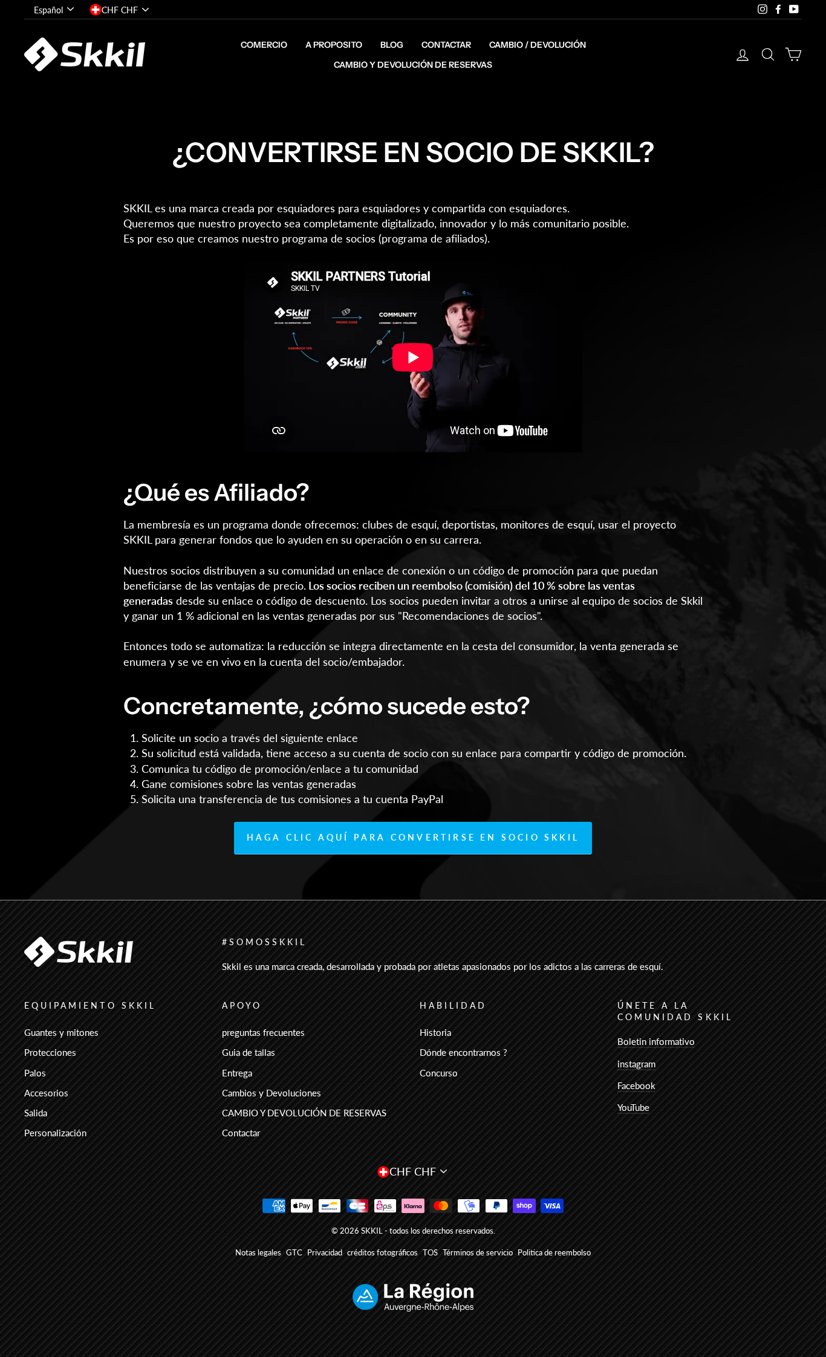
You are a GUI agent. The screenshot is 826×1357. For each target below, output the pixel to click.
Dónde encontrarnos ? (463, 1052)
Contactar (446, 44)
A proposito (333, 44)
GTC (294, 1252)
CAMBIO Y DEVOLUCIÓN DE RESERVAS (413, 64)
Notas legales (258, 1252)
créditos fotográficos (382, 1252)
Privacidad (324, 1252)
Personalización (55, 1132)
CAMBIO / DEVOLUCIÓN (537, 44)
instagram (636, 1063)
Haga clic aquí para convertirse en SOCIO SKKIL (413, 837)
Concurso (439, 1072)
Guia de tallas (248, 1052)
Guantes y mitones (61, 1032)
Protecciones (50, 1052)
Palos (35, 1072)
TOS (430, 1252)
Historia (435, 1032)
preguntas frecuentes (263, 1032)
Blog (391, 44)
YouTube (633, 1107)
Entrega (237, 1072)
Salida (35, 1112)
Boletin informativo (656, 1041)
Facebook (636, 1085)
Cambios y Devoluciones (271, 1092)
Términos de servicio (478, 1252)
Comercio (264, 44)
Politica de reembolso (554, 1252)
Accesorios (46, 1092)
